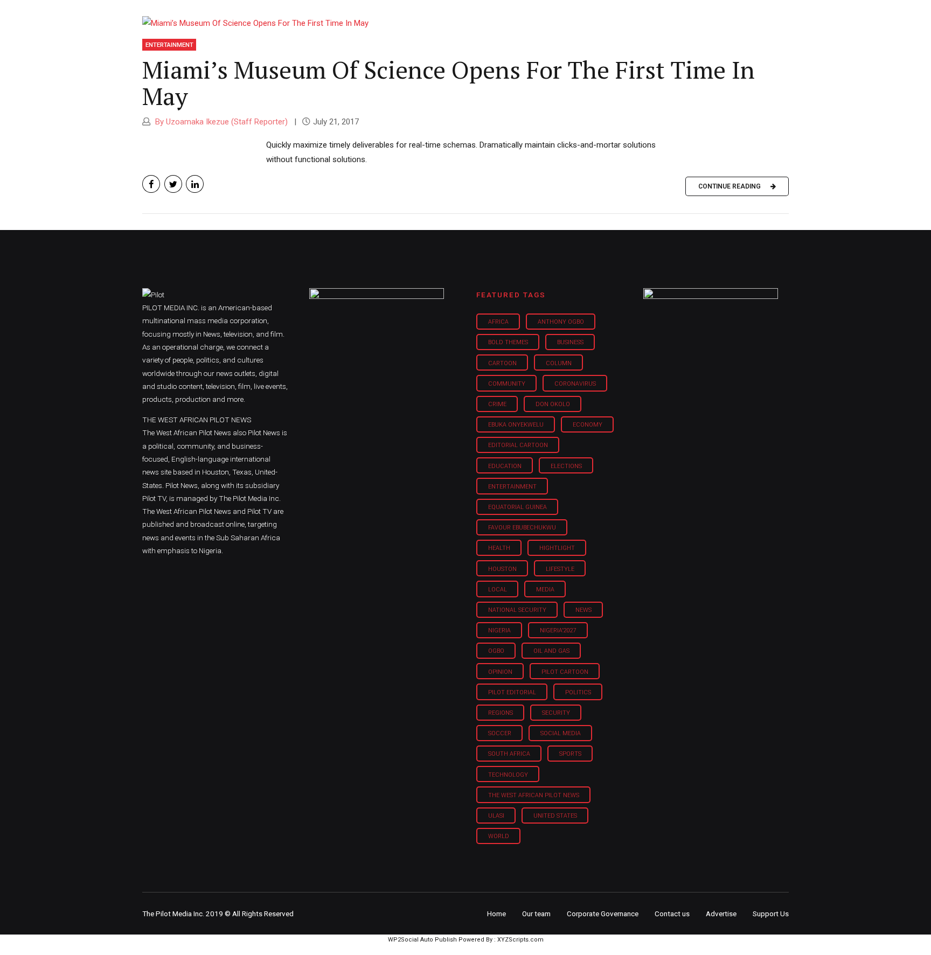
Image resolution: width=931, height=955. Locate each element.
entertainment (512, 486)
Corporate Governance (602, 913)
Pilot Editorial (512, 692)
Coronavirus (575, 383)
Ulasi (496, 815)
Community (506, 383)
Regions (500, 712)
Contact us (672, 913)
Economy (587, 424)
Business (443, 16)
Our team (536, 913)
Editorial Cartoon (518, 445)
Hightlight (557, 548)
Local (497, 589)
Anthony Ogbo (561, 321)
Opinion (556, 16)
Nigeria (499, 630)
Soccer (499, 733)
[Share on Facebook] (151, 184)
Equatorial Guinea (517, 507)
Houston (502, 569)
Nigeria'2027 (558, 630)
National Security (517, 610)
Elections (566, 466)
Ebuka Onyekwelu (516, 424)
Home (389, 16)
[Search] (781, 7)
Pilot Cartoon (564, 671)
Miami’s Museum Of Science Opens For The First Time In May (448, 83)
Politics (578, 692)
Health (499, 548)
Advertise (721, 913)
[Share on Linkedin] (195, 184)
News (583, 610)
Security (556, 712)
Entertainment (169, 44)
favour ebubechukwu (522, 527)
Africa (498, 321)
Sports (570, 753)
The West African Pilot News (533, 795)
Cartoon (502, 363)
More (675, 16)
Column (559, 363)
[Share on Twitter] (173, 184)
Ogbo (496, 650)
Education (505, 466)
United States (555, 815)
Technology (508, 774)
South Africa (509, 753)
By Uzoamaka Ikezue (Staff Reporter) (220, 122)
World (498, 836)
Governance (617, 16)
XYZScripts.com (520, 939)
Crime (497, 404)
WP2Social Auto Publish (422, 939)
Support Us (731, 16)
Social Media (560, 733)
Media (545, 589)
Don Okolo (553, 404)
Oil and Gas (551, 650)
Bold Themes (508, 342)
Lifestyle (501, 16)
